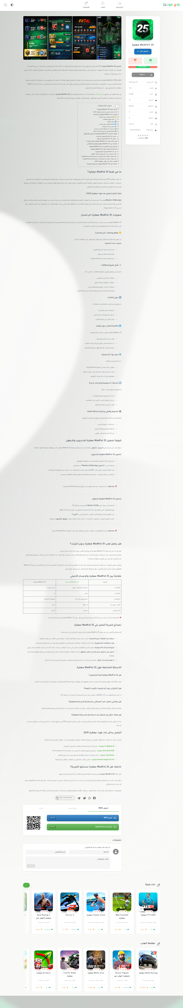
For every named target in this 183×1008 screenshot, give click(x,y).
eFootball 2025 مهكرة (105, 751)
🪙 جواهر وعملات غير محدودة (108, 117)
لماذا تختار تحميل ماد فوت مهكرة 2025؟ (105, 112)
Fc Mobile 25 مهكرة (106, 746)
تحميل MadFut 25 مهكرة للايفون (106, 139)
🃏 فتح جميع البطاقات (109, 119)
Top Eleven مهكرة (107, 755)
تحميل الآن (143, 51)
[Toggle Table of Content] (116, 106)
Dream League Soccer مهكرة (103, 760)
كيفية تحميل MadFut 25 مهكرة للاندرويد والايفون (100, 134)
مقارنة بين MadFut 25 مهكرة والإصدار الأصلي (102, 144)
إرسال (31, 866)
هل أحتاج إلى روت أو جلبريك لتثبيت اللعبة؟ (103, 154)
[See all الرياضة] (26, 885)
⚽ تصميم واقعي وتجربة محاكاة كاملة (105, 131)
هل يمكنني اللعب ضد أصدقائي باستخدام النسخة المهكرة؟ (98, 156)
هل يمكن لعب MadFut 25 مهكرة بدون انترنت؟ (101, 141)
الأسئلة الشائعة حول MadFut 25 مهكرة (104, 149)
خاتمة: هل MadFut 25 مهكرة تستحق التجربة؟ (102, 164)
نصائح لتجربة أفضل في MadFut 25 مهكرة (103, 147)
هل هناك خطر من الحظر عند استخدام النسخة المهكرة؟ (99, 159)
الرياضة (131, 124)
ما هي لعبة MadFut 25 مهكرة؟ (107, 109)
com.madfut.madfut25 (134, 130)
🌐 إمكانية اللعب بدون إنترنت (107, 124)
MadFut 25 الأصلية (72, 582)
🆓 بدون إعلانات (111, 122)
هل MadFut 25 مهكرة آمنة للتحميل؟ (106, 152)
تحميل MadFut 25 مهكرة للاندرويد (106, 136)
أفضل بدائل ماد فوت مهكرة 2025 (106, 161)
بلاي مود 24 (100, 94)
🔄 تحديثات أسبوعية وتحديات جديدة (105, 129)
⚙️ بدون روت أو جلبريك (109, 126)
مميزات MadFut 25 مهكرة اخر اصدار (105, 114)
